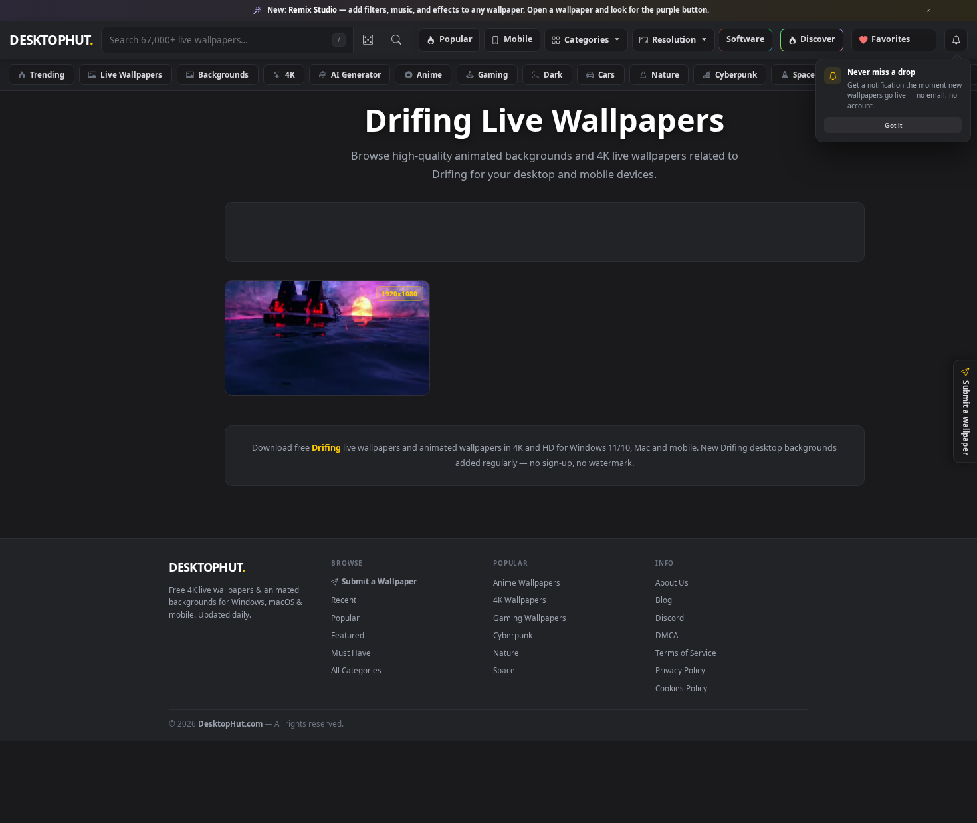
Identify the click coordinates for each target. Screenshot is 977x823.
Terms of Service (685, 652)
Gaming (493, 74)
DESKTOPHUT (207, 567)
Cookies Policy (681, 688)
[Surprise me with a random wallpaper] (367, 40)
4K (290, 74)
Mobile (518, 39)
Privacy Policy (680, 670)
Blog (663, 599)
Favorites (897, 39)
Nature (665, 74)
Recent (343, 599)
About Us (672, 582)
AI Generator (356, 74)
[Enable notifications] (955, 40)
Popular (456, 39)
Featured (347, 635)
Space (804, 74)
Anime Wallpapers (526, 582)
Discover (817, 39)
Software (745, 39)
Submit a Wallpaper (379, 581)
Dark (553, 74)
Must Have (351, 652)
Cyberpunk (736, 74)
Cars (606, 74)
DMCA (666, 635)
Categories (586, 40)
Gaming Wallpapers (529, 617)
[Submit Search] (396, 40)
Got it (893, 125)
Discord (669, 617)
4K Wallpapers (519, 599)
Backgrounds (223, 74)
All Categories (356, 670)
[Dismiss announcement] (929, 10)
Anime (429, 74)
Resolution (674, 40)
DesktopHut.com (230, 723)
